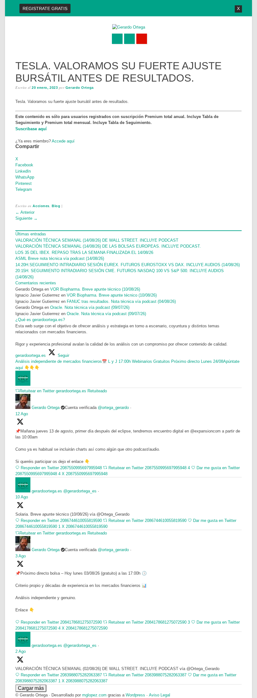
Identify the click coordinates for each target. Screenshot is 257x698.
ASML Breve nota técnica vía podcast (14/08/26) (59, 258)
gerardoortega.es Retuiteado (81, 391)
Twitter (117, 39)
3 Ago (20, 556)
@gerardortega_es (80, 491)
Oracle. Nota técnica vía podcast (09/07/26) (90, 307)
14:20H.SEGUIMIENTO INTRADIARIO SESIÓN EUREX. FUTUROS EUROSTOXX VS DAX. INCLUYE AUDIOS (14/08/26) (127, 264)
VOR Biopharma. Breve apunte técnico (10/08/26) (95, 289)
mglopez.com (94, 695)
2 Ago (20, 651)
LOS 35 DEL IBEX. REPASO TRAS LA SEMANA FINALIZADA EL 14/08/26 (84, 252)
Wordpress (135, 695)
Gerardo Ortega (80, 87)
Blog (56, 206)
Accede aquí (63, 141)
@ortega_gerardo (113, 407)
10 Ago (21, 497)
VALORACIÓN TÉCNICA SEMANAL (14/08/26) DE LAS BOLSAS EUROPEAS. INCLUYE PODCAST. (108, 246)
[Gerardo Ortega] (128, 27)
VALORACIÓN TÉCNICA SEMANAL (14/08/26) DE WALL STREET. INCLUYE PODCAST (96, 240)
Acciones (41, 206)
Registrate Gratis (45, 8)
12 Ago (21, 413)
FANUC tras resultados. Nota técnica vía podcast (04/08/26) (121, 301)
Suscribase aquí (31, 128)
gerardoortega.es (47, 491)
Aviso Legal (159, 695)
